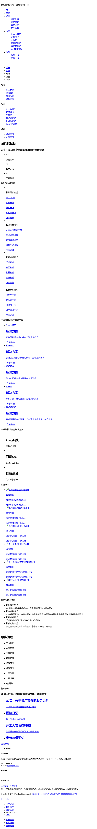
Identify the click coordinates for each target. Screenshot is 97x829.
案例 (8, 13)
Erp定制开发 (16, 49)
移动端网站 (16, 43)
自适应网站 (16, 46)
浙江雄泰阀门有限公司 (16, 554)
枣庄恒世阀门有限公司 (16, 590)
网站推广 (15, 22)
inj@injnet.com (13, 765)
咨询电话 (10, 826)
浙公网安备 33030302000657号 (63, 794)
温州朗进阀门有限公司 (16, 536)
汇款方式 (15, 58)
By (2, 799)
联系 (8, 52)
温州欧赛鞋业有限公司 (16, 518)
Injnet (7, 799)
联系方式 (15, 55)
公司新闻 (15, 19)
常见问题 (15, 28)
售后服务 (14, 786)
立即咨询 (10, 218)
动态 (8, 16)
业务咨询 (5, 786)
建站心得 (15, 25)
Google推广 (16, 34)
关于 (8, 10)
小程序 (14, 40)
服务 (8, 31)
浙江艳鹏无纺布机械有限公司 (19, 572)
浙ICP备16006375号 (41, 794)
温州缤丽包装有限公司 (16, 500)
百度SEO (15, 37)
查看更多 (5, 744)
